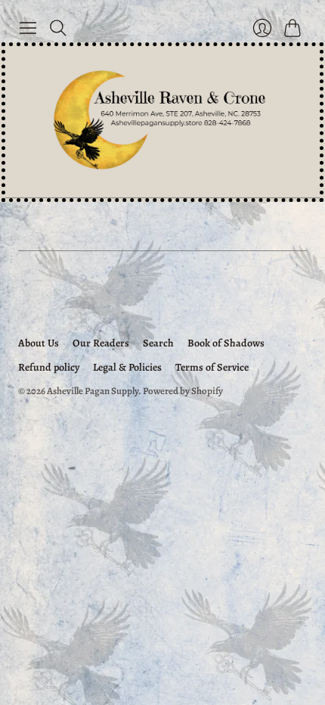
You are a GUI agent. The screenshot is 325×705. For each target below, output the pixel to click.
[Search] (58, 28)
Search (158, 343)
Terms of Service (212, 367)
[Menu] (28, 28)
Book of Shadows (226, 343)
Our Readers (101, 343)
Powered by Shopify (183, 390)
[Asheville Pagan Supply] (162, 121)
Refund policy (48, 367)
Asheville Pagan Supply (92, 390)
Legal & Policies (127, 367)
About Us (38, 343)
